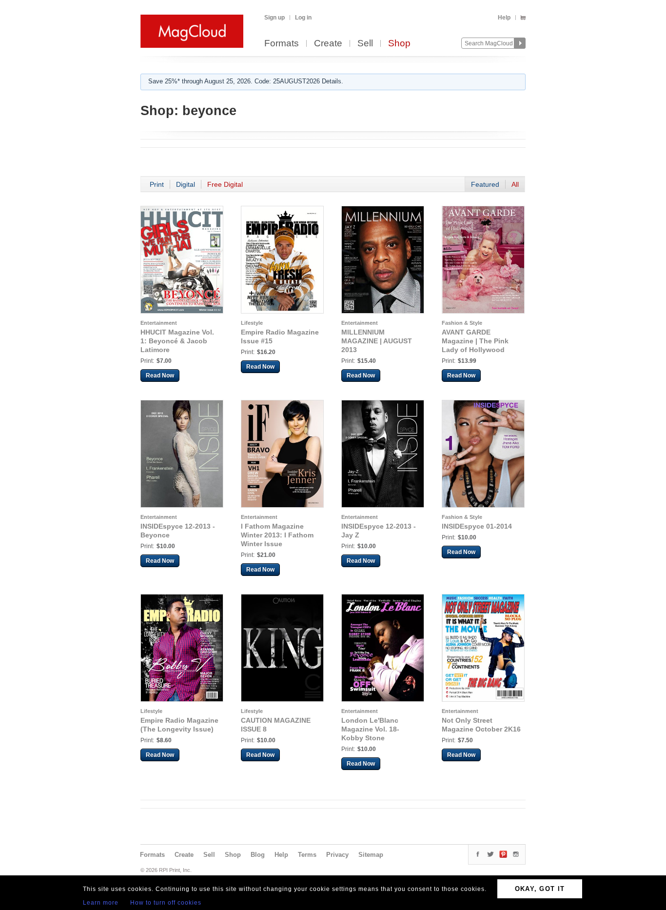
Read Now (160, 375)
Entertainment (158, 323)
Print (157, 184)
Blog (258, 854)
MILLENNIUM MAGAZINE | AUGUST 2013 (376, 341)
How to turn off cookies (165, 902)
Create (328, 43)
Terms (307, 854)
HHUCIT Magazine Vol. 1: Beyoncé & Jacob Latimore (177, 341)
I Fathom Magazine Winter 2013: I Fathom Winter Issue (277, 535)
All (515, 184)
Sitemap (370, 854)
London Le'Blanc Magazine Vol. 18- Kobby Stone (370, 729)
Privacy (337, 854)
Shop (399, 43)
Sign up (274, 17)
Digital (185, 184)
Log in (303, 17)
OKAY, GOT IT (540, 888)
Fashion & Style (462, 323)
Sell (365, 43)
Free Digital (225, 184)
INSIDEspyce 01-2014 (477, 526)
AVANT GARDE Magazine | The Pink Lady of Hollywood (475, 341)
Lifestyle (252, 323)
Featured (485, 184)
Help (504, 17)
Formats (281, 43)
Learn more (100, 902)
